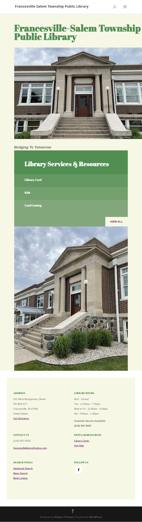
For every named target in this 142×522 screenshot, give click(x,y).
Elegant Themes (63, 517)
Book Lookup (20, 478)
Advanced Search (23, 468)
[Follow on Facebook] (78, 470)
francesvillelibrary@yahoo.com (30, 448)
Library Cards (81, 440)
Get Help (79, 445)
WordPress (95, 517)
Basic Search (20, 473)
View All (116, 221)
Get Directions (21, 418)
